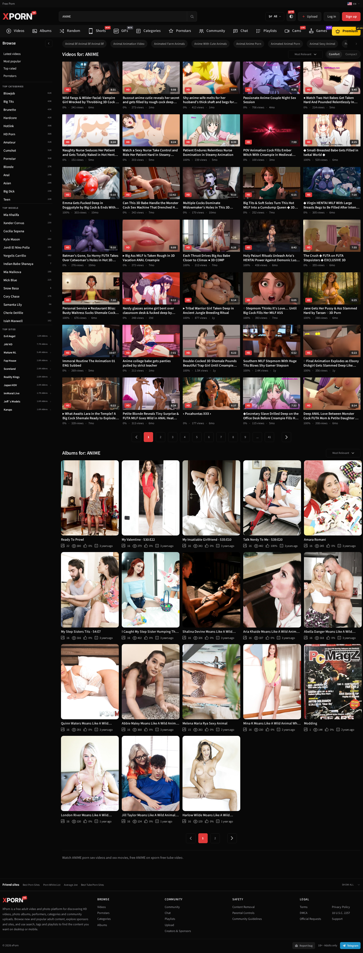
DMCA (303, 913)
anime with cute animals (210, 44)
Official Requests (310, 919)
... (257, 437)
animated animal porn (285, 44)
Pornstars (9, 76)
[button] (358, 44)
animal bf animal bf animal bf (84, 44)
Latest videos (11, 54)
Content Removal (243, 907)
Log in (331, 16)
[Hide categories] (48, 43)
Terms (303, 907)
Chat (168, 913)
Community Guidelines (247, 919)
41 (269, 437)
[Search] (192, 16)
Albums (102, 925)
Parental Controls (243, 913)
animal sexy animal (322, 44)
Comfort (334, 54)
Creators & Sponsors (178, 931)
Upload (169, 925)
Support (337, 919)
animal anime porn (248, 44)
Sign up (351, 16)
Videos (101, 907)
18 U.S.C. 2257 (341, 913)
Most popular (12, 61)
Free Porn (8, 3)
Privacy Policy (341, 907)
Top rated (9, 68)
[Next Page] (286, 437)
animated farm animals (169, 44)
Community (172, 907)
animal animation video (128, 44)
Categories (104, 919)
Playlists (170, 919)
